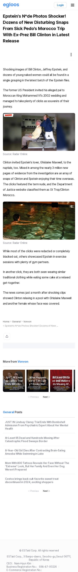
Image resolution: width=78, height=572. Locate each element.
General (16, 321)
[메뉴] (71, 55)
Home (6, 321)
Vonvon (27, 321)
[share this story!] (7, 336)
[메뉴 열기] (72, 5)
